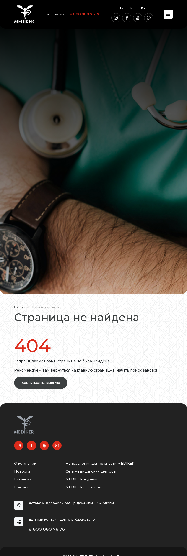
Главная (20, 307)
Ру (121, 8)
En (143, 8)
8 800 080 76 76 (85, 14)
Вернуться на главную (40, 383)
